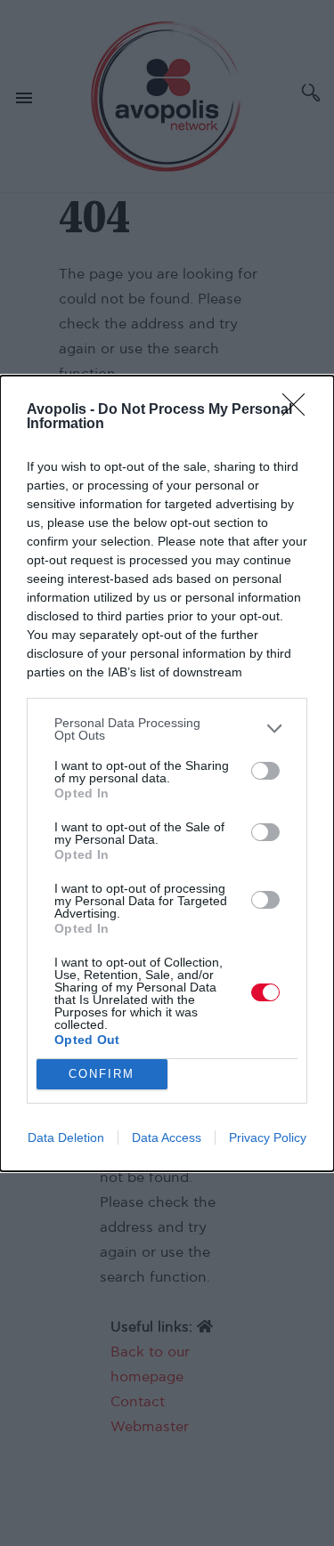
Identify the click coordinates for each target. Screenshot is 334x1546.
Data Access (166, 1137)
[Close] (299, 410)
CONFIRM (101, 1074)
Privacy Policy (267, 1137)
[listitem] (167, 728)
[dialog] (167, 773)
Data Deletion (66, 1137)
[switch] (265, 771)
